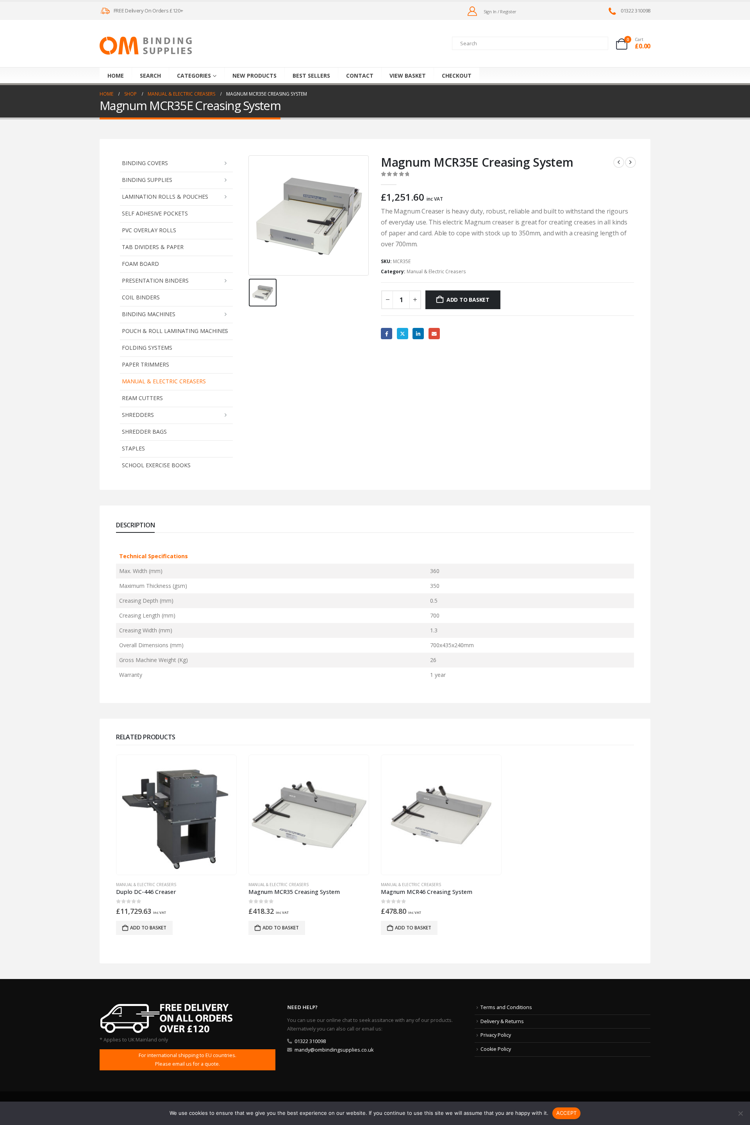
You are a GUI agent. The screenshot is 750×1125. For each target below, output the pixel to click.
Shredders (138, 414)
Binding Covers (145, 163)
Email (434, 333)
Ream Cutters (142, 398)
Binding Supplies (147, 179)
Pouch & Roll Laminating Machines (175, 331)
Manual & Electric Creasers (164, 381)
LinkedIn (418, 333)
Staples (133, 448)
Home (115, 75)
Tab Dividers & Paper (153, 247)
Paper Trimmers (145, 364)
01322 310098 (310, 1041)
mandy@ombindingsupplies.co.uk (334, 1050)
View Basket (407, 75)
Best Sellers (311, 75)
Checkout (456, 75)
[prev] (618, 162)
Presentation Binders (155, 280)
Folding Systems (147, 347)
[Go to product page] (176, 814)
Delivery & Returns (502, 1021)
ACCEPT (566, 1113)
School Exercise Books (156, 465)
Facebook (386, 333)
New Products (254, 75)
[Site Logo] (146, 46)
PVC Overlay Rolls (149, 230)
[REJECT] (740, 1113)
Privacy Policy (495, 1035)
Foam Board (140, 263)
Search (150, 75)
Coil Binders (141, 297)
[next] (630, 162)
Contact (359, 75)
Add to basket (467, 299)
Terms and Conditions (506, 1007)
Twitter (402, 333)
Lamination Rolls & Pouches (165, 196)
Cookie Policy (495, 1049)
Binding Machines (148, 314)
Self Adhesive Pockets (155, 213)
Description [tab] (135, 525)
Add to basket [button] (148, 927)
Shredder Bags (144, 431)
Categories (194, 75)
